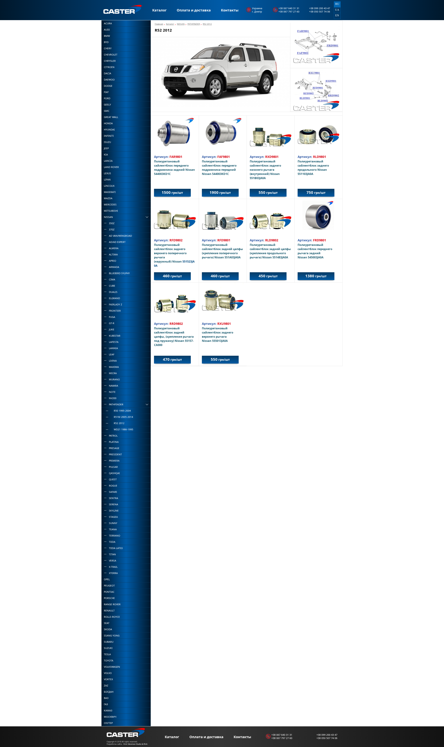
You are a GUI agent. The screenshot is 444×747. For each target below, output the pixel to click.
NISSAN (181, 24)
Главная (159, 24)
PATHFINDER (193, 24)
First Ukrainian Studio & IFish (135, 744)
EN (337, 15)
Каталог (159, 10)
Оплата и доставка (194, 10)
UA (337, 9)
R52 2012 (207, 24)
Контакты (229, 10)
